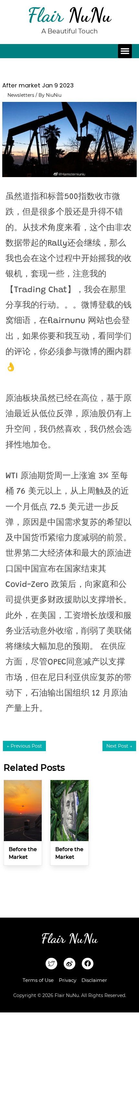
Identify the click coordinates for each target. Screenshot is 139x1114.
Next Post (119, 746)
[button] (125, 51)
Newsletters (20, 95)
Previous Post (24, 746)
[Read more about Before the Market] (23, 810)
